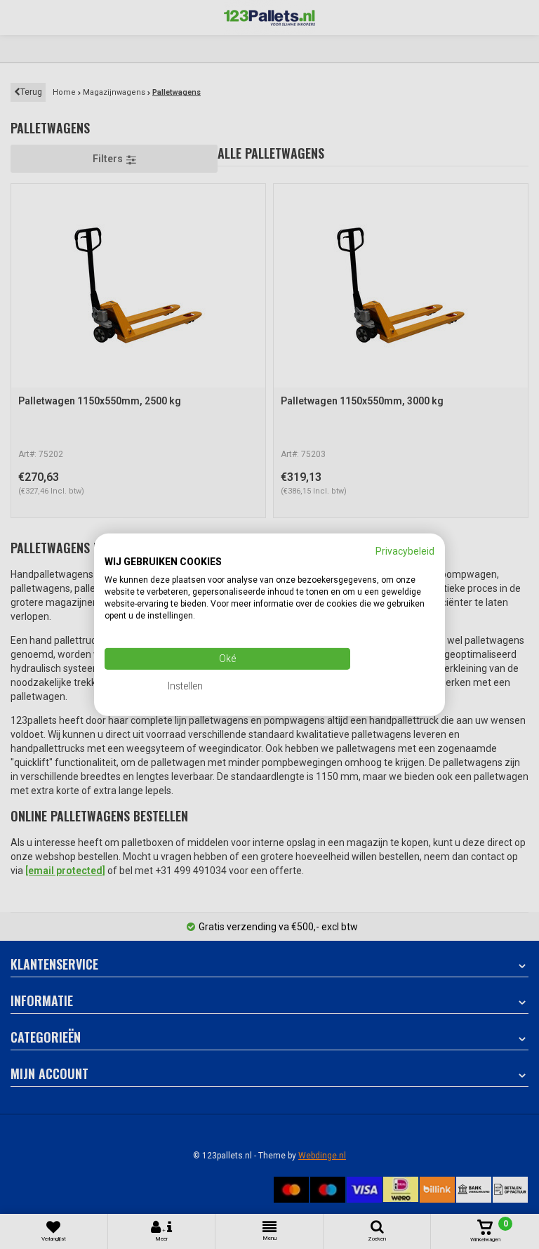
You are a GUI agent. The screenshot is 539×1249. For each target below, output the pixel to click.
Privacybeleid (404, 550)
